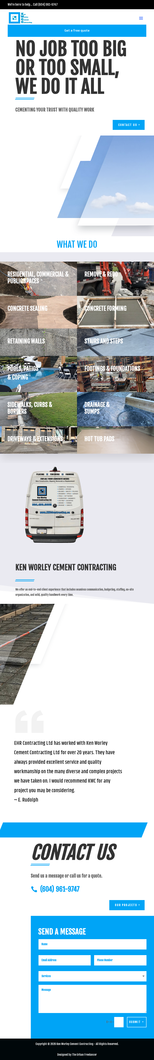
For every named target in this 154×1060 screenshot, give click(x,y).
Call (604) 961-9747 (45, 4)
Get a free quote (77, 30)
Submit (135, 1022)
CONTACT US (127, 124)
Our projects (126, 905)
